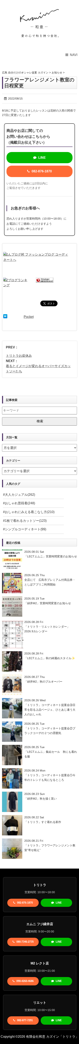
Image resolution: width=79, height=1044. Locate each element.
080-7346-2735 (25, 941)
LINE (41, 157)
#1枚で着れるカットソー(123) (25, 520)
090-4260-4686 (25, 981)
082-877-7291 (24, 1020)
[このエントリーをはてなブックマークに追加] (5, 316)
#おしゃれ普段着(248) (19, 503)
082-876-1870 (41, 171)
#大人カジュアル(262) (19, 494)
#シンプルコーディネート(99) (24, 529)
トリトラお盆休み (19, 355)
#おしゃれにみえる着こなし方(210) (28, 512)
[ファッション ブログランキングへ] (44, 280)
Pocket (29, 316)
